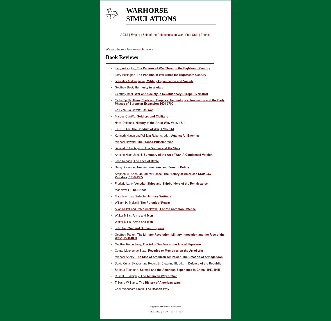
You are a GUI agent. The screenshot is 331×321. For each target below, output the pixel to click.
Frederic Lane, (161, 183)
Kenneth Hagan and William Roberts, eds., (157, 135)
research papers (142, 49)
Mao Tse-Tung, (143, 196)
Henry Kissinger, (152, 167)
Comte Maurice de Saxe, (159, 250)
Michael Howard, (144, 142)
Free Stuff (191, 34)
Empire (135, 34)
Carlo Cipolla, (169, 102)
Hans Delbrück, (150, 122)
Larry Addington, (162, 68)
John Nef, (139, 228)
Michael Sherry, (169, 257)
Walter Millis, (134, 215)
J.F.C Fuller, (144, 129)
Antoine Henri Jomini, (164, 154)
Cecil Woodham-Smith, (142, 289)
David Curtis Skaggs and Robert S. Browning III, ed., (168, 263)
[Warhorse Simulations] (112, 13)
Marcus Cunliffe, (141, 116)
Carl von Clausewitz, (134, 110)
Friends (206, 34)
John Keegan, (137, 161)
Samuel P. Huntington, (147, 148)
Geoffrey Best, (139, 87)
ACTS (124, 34)
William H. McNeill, (142, 202)
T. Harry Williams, (148, 282)
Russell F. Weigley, (146, 276)
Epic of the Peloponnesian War (163, 34)
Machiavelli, (130, 190)
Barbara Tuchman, (167, 269)
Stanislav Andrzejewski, (154, 81)
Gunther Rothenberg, (158, 244)
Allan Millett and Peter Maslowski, (155, 209)
